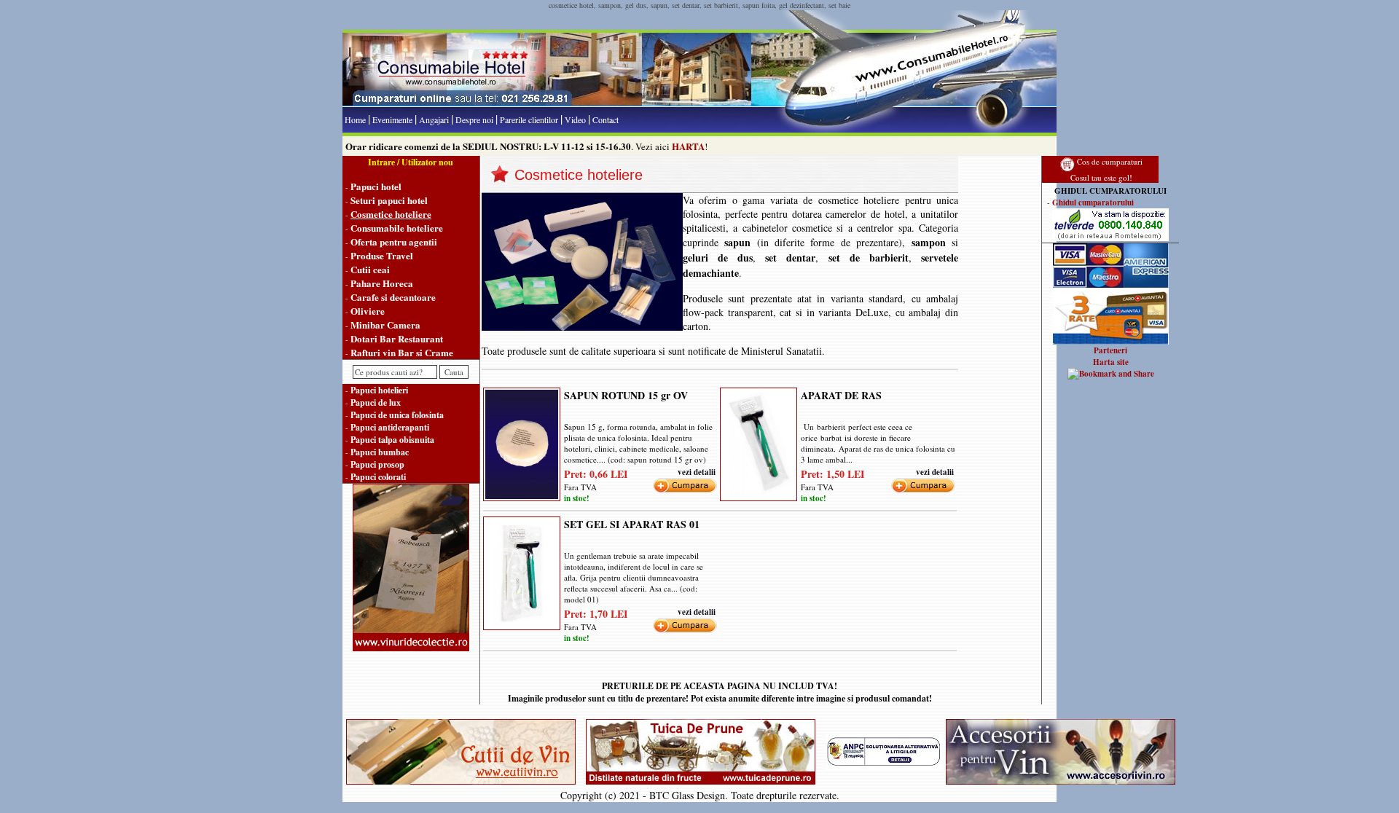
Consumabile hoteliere (396, 228)
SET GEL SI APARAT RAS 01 (632, 524)
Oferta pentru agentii (393, 241)
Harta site (1111, 362)
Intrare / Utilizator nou (410, 162)
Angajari (434, 119)
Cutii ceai (370, 269)
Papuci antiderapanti (389, 427)
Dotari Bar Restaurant (396, 338)
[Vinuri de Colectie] (411, 648)
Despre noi (474, 119)
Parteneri (1110, 350)
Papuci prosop (377, 464)
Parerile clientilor (529, 119)
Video (575, 119)
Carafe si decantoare (393, 297)
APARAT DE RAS (841, 395)
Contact (605, 119)
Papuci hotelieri (379, 390)
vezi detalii (697, 472)
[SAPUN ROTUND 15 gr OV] (521, 441)
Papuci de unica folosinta (397, 415)
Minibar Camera (385, 324)
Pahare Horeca (381, 283)
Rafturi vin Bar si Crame (401, 352)
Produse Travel (381, 255)
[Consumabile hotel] (699, 104)
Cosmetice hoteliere (390, 214)
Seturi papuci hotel (389, 200)
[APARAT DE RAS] (758, 441)
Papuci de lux (375, 402)
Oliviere (367, 311)
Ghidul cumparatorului (1093, 202)
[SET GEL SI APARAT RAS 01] (521, 570)
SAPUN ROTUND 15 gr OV (626, 395)
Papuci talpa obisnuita (392, 439)
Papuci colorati (378, 477)
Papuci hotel (375, 186)
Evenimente (392, 119)
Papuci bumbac (379, 452)
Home (355, 119)
